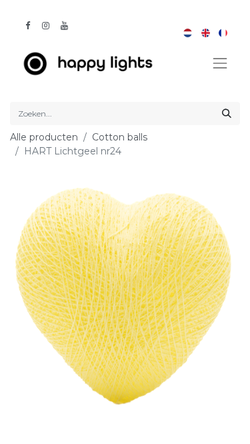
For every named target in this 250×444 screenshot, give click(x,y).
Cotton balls (119, 137)
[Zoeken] (226, 113)
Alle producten (44, 137)
